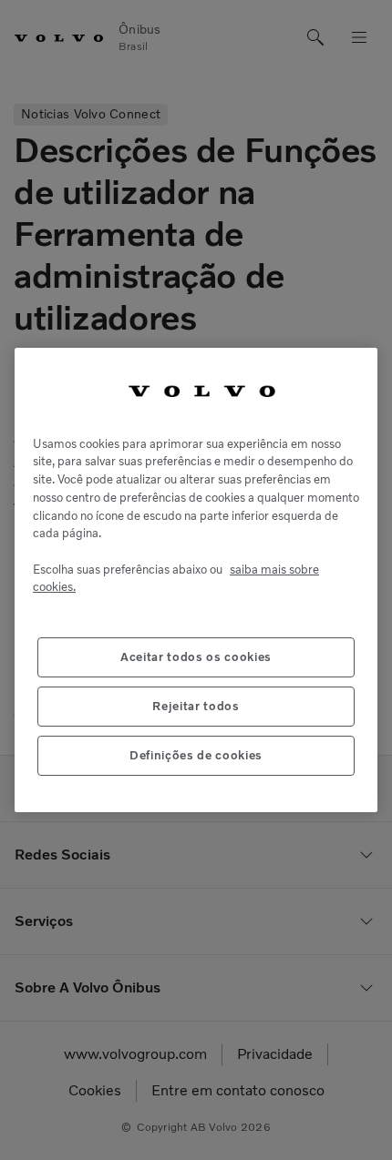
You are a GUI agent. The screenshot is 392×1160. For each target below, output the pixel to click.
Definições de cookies (196, 755)
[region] (196, 580)
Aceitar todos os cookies (196, 657)
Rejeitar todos (195, 706)
